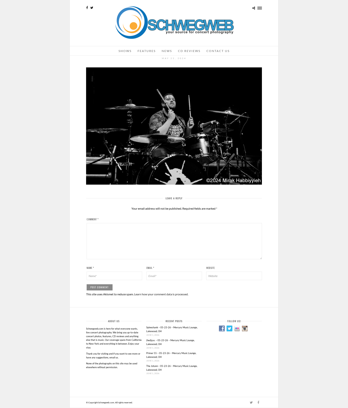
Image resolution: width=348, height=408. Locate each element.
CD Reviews (189, 51)
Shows (125, 51)
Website (210, 268)
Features (147, 51)
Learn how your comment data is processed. (161, 294)
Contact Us (218, 51)
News (167, 51)
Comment (93, 219)
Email (150, 268)
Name (90, 268)
